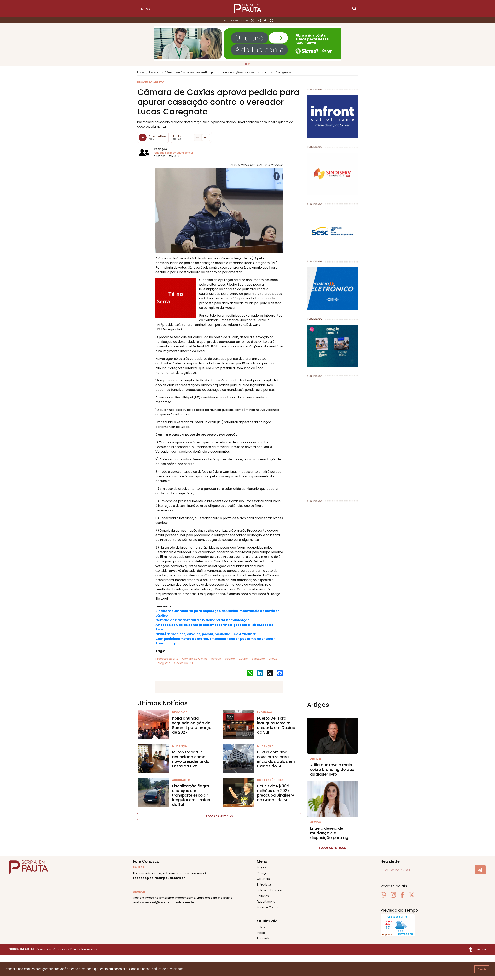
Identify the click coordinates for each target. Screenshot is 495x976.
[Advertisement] (332, 437)
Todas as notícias (219, 816)
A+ (206, 137)
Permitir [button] (482, 969)
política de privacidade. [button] (167, 969)
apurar (243, 658)
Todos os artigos (332, 847)
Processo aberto (166, 658)
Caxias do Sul (183, 663)
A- (198, 137)
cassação (258, 658)
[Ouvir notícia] (143, 137)
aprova (215, 658)
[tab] (246, 64)
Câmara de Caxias (194, 658)
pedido (229, 658)
